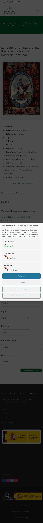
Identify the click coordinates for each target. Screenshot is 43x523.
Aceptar (21, 276)
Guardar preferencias (21, 296)
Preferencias (21, 289)
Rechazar (21, 282)
